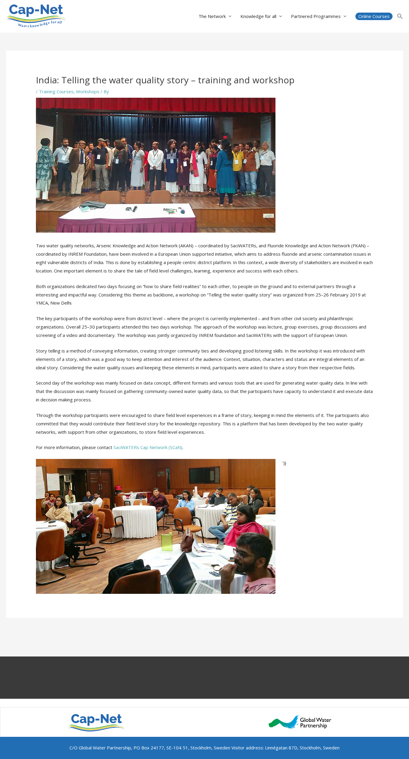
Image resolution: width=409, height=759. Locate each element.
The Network (212, 16)
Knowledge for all (258, 16)
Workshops (87, 91)
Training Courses (56, 91)
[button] (374, 16)
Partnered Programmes (316, 16)
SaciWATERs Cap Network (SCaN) (147, 447)
